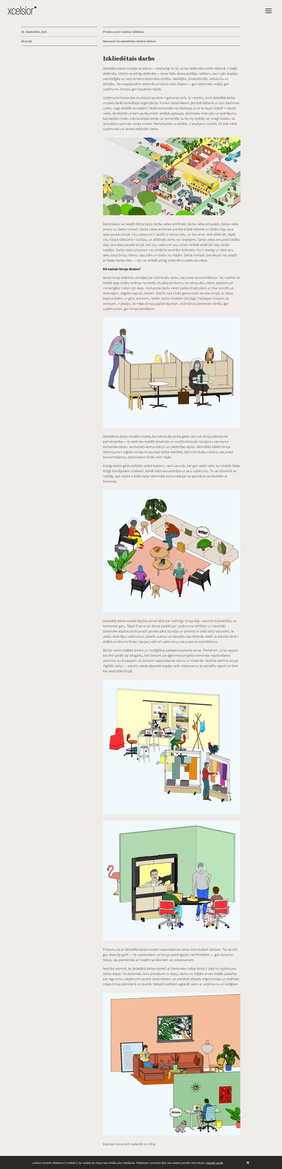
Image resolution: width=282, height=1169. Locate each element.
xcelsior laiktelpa (133, 32)
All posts (26, 41)
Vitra (151, 1144)
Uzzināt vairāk (214, 1163)
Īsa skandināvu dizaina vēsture (136, 41)
